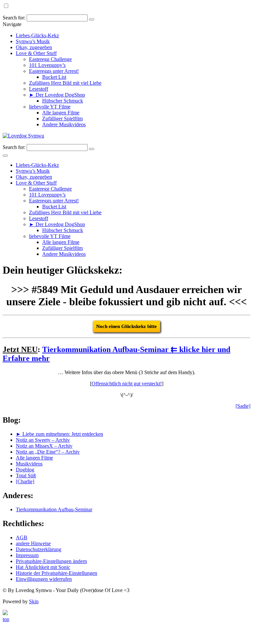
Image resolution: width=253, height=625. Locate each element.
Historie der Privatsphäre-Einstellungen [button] (56, 573)
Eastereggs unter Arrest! (54, 71)
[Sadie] (243, 406)
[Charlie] (25, 481)
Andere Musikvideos (64, 124)
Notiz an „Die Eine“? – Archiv (48, 452)
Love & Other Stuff (36, 53)
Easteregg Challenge (50, 59)
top (6, 619)
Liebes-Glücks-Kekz (37, 35)
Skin (34, 601)
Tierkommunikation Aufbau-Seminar (54, 509)
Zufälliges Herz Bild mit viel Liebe (65, 83)
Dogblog (25, 469)
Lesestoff (38, 89)
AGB (21, 537)
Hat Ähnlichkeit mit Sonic (43, 567)
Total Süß (26, 475)
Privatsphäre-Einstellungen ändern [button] (51, 561)
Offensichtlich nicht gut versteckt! (127, 383)
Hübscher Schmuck (62, 101)
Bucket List (54, 77)
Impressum (27, 555)
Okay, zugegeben (34, 47)
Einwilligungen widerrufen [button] (44, 579)
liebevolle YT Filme (49, 106)
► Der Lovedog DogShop (57, 95)
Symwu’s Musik (33, 41)
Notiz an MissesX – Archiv (44, 446)
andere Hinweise (33, 543)
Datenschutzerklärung (38, 549)
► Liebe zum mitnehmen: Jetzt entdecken (59, 434)
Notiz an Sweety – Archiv (43, 440)
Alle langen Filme (60, 112)
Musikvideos (29, 463)
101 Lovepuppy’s (47, 65)
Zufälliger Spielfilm (62, 118)
